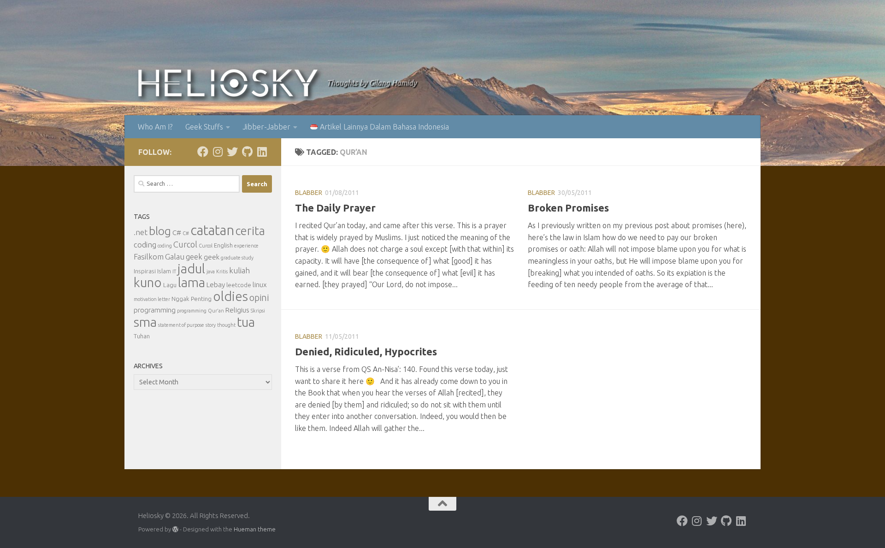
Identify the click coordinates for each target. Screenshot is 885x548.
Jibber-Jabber (266, 127)
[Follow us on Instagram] (217, 151)
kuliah (239, 270)
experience (246, 245)
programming (155, 310)
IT (174, 271)
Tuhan (142, 336)
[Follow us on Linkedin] (261, 151)
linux (260, 285)
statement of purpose (181, 325)
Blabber (308, 192)
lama (191, 282)
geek (194, 256)
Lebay (215, 285)
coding (145, 244)
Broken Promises (568, 207)
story (211, 325)
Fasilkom (149, 256)
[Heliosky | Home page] (228, 83)
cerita (250, 230)
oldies (230, 296)
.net (141, 232)
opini (259, 298)
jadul (191, 268)
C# (176, 232)
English (223, 245)
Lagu (170, 285)
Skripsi (258, 310)
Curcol (185, 244)
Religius (237, 310)
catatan (212, 230)
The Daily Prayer (335, 207)
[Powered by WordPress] (175, 529)
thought (226, 325)
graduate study (237, 257)
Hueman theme (255, 529)
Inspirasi (145, 271)
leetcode (238, 285)
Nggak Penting (191, 298)
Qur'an (216, 310)
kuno (148, 282)
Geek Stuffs (204, 127)
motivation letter (152, 299)
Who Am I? (155, 127)
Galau (174, 256)
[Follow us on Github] (247, 151)
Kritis (222, 271)
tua (246, 322)
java (210, 271)
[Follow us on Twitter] (232, 151)
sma (145, 321)
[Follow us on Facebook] (202, 151)
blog (160, 230)
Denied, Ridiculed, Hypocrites (366, 351)
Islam (164, 271)
